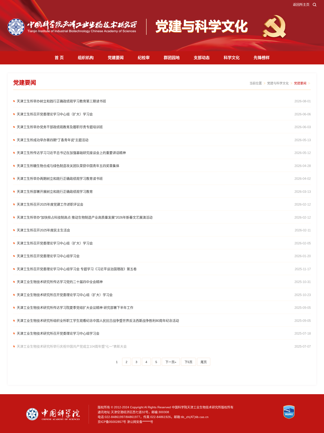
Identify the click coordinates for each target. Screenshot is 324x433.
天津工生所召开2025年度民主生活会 (43, 230)
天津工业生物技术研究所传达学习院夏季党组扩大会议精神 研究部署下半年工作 (75, 307)
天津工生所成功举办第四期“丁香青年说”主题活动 (52, 140)
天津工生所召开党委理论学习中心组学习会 (48, 256)
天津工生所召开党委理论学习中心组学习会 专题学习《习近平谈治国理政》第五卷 (77, 269)
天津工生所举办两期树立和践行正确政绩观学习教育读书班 (60, 178)
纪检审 (144, 58)
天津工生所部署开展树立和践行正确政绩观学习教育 (55, 191)
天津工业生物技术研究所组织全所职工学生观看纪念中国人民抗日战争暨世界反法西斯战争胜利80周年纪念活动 (98, 320)
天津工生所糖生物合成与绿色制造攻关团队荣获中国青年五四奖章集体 (68, 166)
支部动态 (202, 58)
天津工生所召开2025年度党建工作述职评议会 (50, 204)
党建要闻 (116, 58)
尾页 (204, 362)
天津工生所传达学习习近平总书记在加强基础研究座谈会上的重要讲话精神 (71, 153)
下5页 (188, 362)
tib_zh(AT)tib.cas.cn (195, 417)
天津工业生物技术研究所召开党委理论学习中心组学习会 (58, 333)
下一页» (170, 362)
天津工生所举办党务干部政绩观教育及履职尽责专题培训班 (60, 127)
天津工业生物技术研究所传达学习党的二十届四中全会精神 (60, 282)
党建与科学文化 (278, 83)
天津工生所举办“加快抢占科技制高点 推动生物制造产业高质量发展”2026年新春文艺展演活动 (85, 217)
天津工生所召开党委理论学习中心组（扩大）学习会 (55, 114)
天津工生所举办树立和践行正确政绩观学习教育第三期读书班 (61, 101)
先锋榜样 (262, 58)
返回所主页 (301, 4)
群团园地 (172, 58)
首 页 (59, 58)
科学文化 (232, 58)
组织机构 (86, 58)
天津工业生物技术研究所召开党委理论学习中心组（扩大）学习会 (65, 295)
